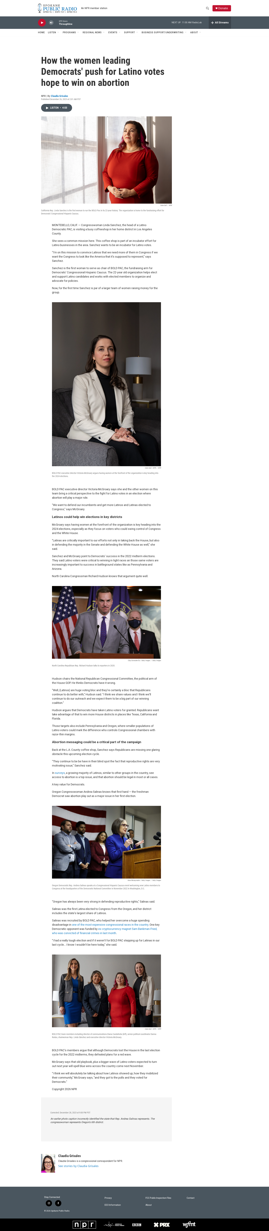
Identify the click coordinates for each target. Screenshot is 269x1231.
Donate (223, 8)
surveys (60, 772)
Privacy (108, 1198)
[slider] (56, 22)
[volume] (51, 22)
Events (112, 32)
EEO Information (113, 1205)
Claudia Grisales (59, 96)
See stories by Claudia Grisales (78, 1166)
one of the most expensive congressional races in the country (110, 924)
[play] (41, 22)
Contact (190, 1198)
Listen (52, 32)
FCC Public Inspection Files (158, 1198)
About (194, 32)
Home (41, 32)
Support (129, 32)
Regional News (92, 32)
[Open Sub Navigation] (58, 32)
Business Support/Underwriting (163, 32)
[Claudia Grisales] (48, 1163)
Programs (69, 32)
